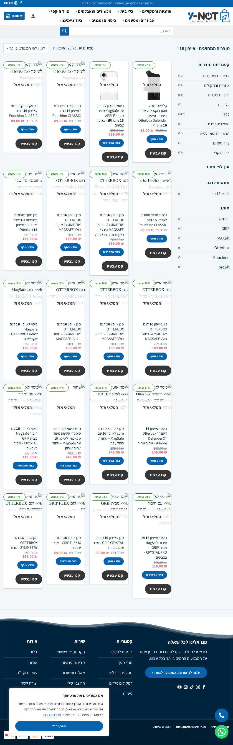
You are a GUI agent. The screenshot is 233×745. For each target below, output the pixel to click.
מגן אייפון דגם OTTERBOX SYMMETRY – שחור (24, 542)
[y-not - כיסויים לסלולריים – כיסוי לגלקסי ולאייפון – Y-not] (209, 16)
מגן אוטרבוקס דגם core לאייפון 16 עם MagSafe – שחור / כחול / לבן (111, 436)
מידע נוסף (156, 139)
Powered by (210, 737)
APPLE (224, 219)
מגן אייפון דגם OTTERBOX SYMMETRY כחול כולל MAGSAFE (154, 331)
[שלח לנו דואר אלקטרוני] (11, 3)
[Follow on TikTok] (192, 687)
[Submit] (64, 31)
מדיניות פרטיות (52, 715)
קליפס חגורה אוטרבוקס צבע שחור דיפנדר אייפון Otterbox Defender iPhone (152, 115)
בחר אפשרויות (111, 143)
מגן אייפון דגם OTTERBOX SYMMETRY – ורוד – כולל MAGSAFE (109, 331)
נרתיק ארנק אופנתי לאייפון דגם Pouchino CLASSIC (66, 110)
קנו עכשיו (158, 153)
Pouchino (221, 257)
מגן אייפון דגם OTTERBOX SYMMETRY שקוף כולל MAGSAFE (68, 222)
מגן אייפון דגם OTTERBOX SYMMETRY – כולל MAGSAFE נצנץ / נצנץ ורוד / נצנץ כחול (109, 225)
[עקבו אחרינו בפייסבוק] (21, 3)
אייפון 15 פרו (220, 193)
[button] (33, 16)
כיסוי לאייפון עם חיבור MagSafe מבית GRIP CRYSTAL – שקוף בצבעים (24, 438)
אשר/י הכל (59, 726)
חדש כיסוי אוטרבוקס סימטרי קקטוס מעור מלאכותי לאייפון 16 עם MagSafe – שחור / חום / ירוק (66, 438)
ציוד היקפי (60, 11)
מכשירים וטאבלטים (94, 11)
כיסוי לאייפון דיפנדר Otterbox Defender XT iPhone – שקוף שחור (152, 436)
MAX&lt (223, 238)
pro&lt (224, 267)
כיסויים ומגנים (103, 20)
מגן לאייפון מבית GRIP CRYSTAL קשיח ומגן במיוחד (109, 542)
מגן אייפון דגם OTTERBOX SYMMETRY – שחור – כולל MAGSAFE (67, 331)
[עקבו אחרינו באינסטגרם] (16, 3)
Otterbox (222, 247)
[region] (59, 712)
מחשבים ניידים (218, 123)
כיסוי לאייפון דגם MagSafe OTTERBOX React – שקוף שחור (23, 331)
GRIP (225, 228)
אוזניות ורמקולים (156, 11)
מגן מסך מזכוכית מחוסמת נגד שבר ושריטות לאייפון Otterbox (25, 222)
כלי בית (126, 11)
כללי (226, 114)
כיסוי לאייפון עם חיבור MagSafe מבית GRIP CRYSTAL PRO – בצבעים (154, 547)
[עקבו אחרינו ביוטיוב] (6, 3)
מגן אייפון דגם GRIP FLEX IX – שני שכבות (67, 542)
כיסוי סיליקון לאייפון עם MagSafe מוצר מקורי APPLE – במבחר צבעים (109, 115)
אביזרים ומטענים (139, 20)
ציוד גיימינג (72, 20)
